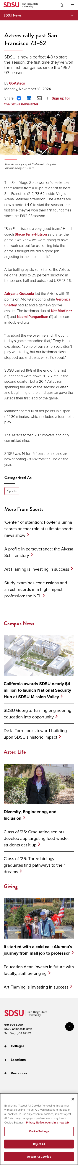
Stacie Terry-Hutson (31, 234)
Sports (11, 491)
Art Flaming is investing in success (36, 569)
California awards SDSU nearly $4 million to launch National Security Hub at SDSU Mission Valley (37, 690)
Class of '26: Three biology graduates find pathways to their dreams (34, 865)
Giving (11, 886)
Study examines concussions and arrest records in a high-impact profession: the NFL (35, 589)
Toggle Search (61, 5)
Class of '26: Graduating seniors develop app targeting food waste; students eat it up (36, 838)
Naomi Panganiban (32, 316)
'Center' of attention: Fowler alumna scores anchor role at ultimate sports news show (38, 528)
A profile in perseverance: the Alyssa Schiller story (38, 552)
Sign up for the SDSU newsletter (37, 101)
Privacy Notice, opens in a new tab (47, 1122)
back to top (69, 1026)
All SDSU (72, 5)
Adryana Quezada (19, 293)
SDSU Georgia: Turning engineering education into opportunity (37, 713)
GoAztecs (17, 83)
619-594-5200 (13, 1025)
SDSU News (12, 15)
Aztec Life (15, 752)
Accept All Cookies (39, 1157)
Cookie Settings (39, 1131)
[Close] (73, 1099)
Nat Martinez (61, 311)
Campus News (19, 623)
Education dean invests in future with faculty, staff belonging (39, 970)
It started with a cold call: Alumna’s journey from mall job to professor (38, 949)
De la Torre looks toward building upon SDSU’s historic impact (35, 733)
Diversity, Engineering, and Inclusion (30, 814)
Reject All (39, 1144)
